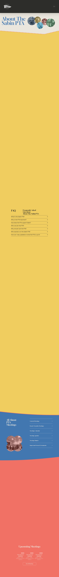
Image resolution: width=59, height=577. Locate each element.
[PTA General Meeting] (20, 552)
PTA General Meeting (20, 555)
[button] (41, 550)
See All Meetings (29, 563)
